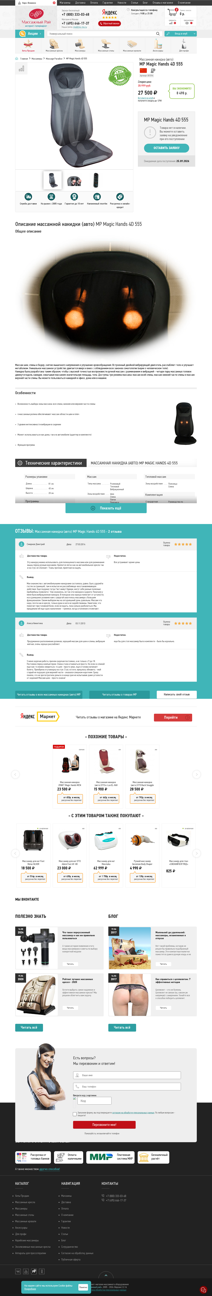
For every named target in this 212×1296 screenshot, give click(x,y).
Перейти (171, 717)
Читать (70, 964)
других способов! (49, 1169)
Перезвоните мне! (104, 1125)
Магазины (65, 2)
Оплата (94, 2)
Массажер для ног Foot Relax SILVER (33, 863)
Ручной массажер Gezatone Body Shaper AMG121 (142, 863)
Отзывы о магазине (163, 2)
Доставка (80, 2)
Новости (122, 2)
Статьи (134, 2)
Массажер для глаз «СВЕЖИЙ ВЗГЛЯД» (178, 863)
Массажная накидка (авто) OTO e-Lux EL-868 (106, 784)
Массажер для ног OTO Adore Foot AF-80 (70, 863)
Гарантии (108, 2)
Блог (145, 2)
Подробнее (30, 1289)
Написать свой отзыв (177, 694)
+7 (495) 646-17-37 (75, 23)
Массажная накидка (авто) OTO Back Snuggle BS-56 (142, 784)
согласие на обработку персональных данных (133, 1112)
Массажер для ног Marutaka (106, 863)
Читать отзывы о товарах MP (119, 694)
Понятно (83, 1287)
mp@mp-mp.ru (80, 27)
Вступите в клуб (145, 97)
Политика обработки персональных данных (106, 1290)
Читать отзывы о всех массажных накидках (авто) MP (49, 694)
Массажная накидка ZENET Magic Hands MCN (69, 784)
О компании (184, 2)
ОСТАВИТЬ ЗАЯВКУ (167, 148)
